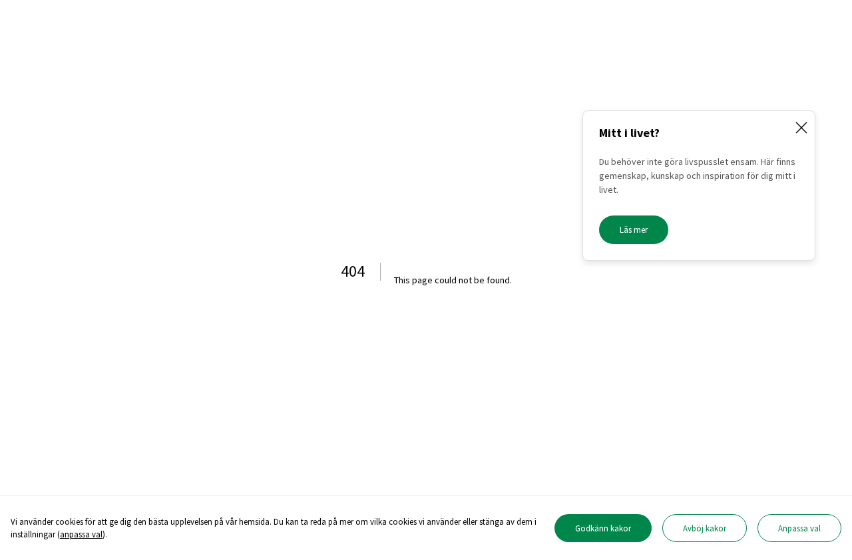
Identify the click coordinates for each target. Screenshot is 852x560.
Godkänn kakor (603, 528)
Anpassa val (799, 528)
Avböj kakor (704, 528)
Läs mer (634, 229)
